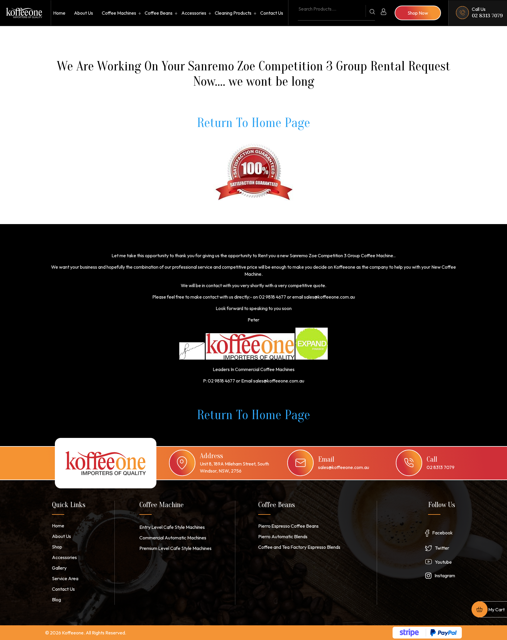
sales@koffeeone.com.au (343, 467)
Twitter (442, 548)
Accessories (193, 13)
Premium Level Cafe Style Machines (175, 548)
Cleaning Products (233, 13)
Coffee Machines (119, 13)
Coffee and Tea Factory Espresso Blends (299, 547)
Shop (57, 547)
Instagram (445, 575)
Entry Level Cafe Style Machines (172, 527)
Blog (56, 599)
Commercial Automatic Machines (172, 538)
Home (59, 13)
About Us (83, 13)
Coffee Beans (159, 13)
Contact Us (271, 13)
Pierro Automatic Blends (282, 536)
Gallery (59, 568)
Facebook (442, 533)
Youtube (443, 562)
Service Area (65, 578)
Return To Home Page (253, 123)
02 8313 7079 (487, 15)
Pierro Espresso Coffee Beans (288, 526)
